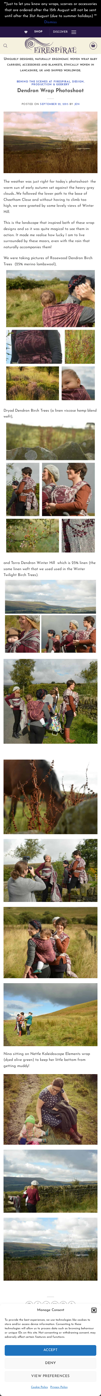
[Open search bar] (5, 46)
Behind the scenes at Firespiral (43, 82)
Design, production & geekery (57, 83)
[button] (94, 1310)
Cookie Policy (39, 1387)
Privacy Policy (59, 1387)
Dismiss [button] (50, 22)
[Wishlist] (25, 32)
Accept (50, 1350)
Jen (77, 104)
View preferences (50, 1376)
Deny (50, 1363)
